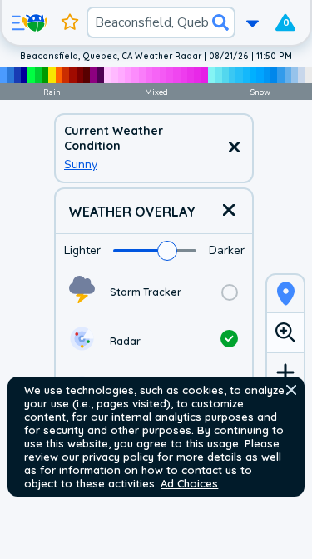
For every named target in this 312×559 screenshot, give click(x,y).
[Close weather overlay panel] (229, 211)
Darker (227, 250)
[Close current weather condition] (234, 148)
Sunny (80, 164)
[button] (291, 390)
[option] (154, 292)
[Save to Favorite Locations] (70, 22)
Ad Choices (189, 483)
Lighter (82, 250)
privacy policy (118, 456)
